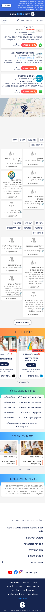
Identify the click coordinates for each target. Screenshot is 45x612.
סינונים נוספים (35, 145)
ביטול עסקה (22, 598)
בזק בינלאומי (13, 594)
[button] (33, 32)
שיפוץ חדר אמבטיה (13, 228)
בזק (22, 594)
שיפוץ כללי (39, 223)
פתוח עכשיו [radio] (32, 140)
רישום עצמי (18, 586)
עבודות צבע (39, 228)
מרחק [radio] (15, 140)
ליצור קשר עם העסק (31, 371)
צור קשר (26, 582)
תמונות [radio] (22, 140)
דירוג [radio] (41, 140)
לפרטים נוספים (30, 9)
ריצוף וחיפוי (28, 223)
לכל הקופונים (23, 382)
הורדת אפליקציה (18, 590)
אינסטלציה (27, 228)
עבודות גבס (17, 223)
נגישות (31, 590)
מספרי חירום (37, 562)
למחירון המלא (23, 426)
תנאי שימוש (14, 582)
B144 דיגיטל (33, 594)
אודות (35, 582)
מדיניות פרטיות (33, 586)
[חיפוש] (18, 20)
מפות (9, 586)
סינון (4, 20)
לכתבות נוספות (24, 469)
